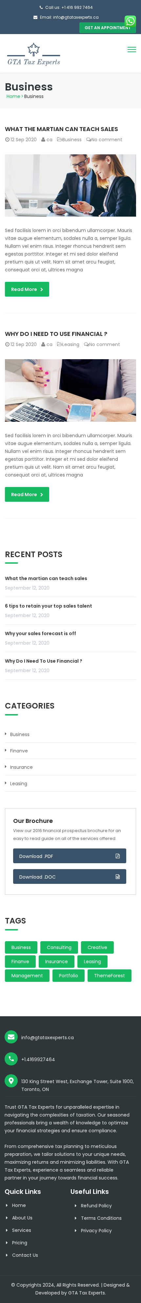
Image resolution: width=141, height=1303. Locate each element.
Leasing (70, 344)
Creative (97, 947)
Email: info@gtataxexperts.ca (69, 17)
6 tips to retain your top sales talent (48, 606)
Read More (24, 289)
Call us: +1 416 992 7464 (69, 7)
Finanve (19, 751)
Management (27, 975)
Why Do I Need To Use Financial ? (56, 334)
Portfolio (68, 975)
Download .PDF (36, 856)
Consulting (59, 947)
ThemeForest (109, 975)
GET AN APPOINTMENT (108, 27)
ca (49, 139)
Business (72, 139)
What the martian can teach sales (61, 129)
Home (13, 96)
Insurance (21, 767)
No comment (106, 139)
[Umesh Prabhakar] (33, 53)
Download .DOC (37, 877)
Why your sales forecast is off (40, 633)
